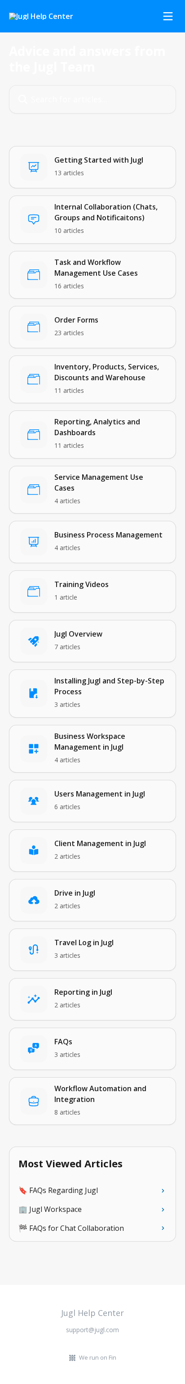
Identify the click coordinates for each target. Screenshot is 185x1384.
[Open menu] (168, 16)
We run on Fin (97, 1357)
